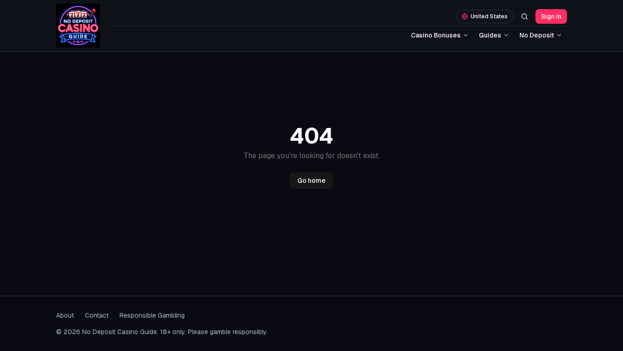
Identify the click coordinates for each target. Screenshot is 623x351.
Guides (490, 35)
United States (489, 16)
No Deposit (536, 35)
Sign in (551, 16)
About (65, 315)
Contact (97, 315)
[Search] (524, 16)
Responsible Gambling (152, 315)
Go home (311, 180)
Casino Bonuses (436, 35)
